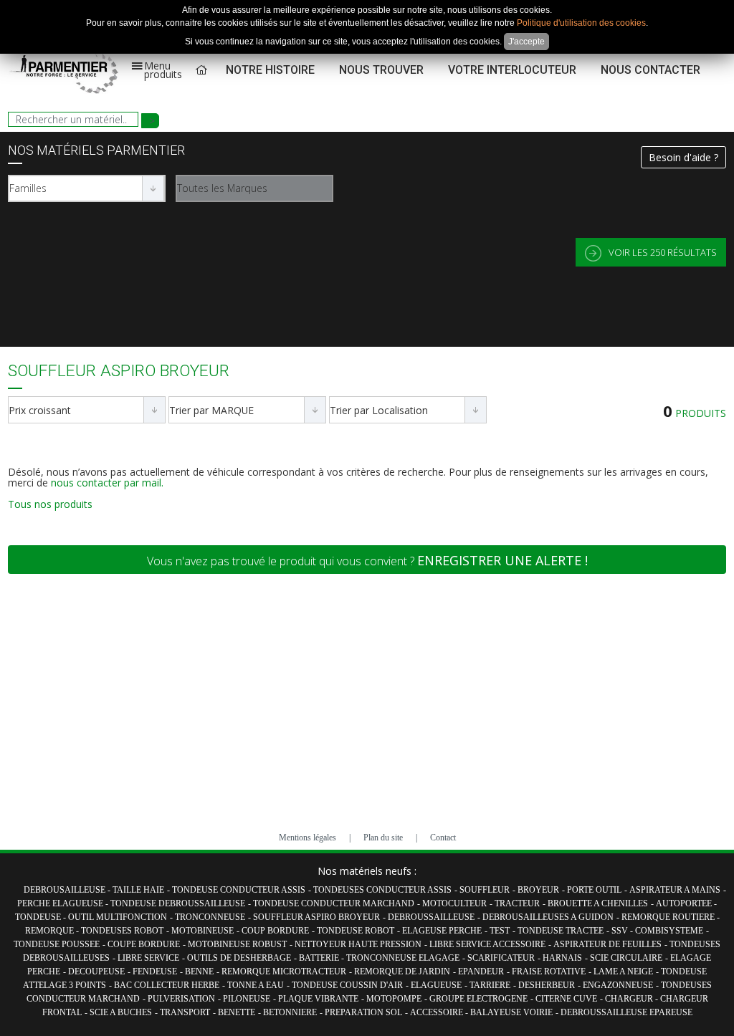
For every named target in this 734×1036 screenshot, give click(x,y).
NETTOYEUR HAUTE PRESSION (358, 944)
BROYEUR (538, 890)
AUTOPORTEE (685, 903)
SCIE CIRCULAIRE (626, 958)
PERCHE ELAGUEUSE (61, 903)
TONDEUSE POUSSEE (57, 944)
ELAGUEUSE (436, 985)
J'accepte (526, 42)
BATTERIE (320, 958)
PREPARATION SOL (363, 1012)
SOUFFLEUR (484, 890)
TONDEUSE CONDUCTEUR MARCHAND (333, 903)
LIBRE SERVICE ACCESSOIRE (487, 944)
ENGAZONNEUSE (618, 985)
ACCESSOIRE (437, 1012)
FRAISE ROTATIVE (549, 972)
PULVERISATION (181, 999)
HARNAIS (562, 958)
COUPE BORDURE (144, 944)
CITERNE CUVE (566, 999)
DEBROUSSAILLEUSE (431, 917)
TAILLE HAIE (138, 890)
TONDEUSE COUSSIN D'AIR (347, 985)
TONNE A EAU (255, 985)
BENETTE (236, 1012)
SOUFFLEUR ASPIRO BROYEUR (316, 917)
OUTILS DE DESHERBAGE (239, 958)
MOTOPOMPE (393, 999)
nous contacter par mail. (107, 482)
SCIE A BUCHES (121, 1012)
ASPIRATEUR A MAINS (674, 890)
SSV (620, 931)
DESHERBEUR (546, 985)
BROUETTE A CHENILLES (598, 903)
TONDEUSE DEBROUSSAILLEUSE (177, 903)
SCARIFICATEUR (501, 958)
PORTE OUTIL (594, 890)
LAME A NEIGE (623, 972)
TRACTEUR (517, 903)
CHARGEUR (630, 999)
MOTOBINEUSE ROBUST (237, 944)
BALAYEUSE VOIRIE (511, 1012)
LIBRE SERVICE (148, 958)
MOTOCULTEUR (454, 903)
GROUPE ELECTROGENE (478, 999)
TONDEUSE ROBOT (355, 931)
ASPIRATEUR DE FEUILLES (607, 944)
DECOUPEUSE (96, 972)
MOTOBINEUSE (202, 931)
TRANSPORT (185, 1012)
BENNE (199, 972)
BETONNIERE (290, 1012)
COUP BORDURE (275, 931)
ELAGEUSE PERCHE (442, 931)
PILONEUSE (246, 999)
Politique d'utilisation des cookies (581, 23)
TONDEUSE (39, 917)
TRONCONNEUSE (210, 917)
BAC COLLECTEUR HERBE (166, 985)
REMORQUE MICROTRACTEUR (283, 972)
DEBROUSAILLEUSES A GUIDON (548, 917)
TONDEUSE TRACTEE (561, 931)
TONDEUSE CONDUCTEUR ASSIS (238, 890)
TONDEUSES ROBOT (122, 931)
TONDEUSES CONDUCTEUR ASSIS (382, 890)
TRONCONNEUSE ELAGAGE (402, 958)
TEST (500, 931)
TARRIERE (490, 985)
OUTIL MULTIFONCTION (117, 917)
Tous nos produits (50, 504)
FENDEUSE (155, 972)
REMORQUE (50, 931)
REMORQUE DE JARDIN (402, 972)
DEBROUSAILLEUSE (66, 890)
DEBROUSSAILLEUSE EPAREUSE (626, 1012)
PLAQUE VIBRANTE (318, 999)
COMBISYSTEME (669, 931)
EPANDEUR (481, 972)
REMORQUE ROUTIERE (669, 917)
